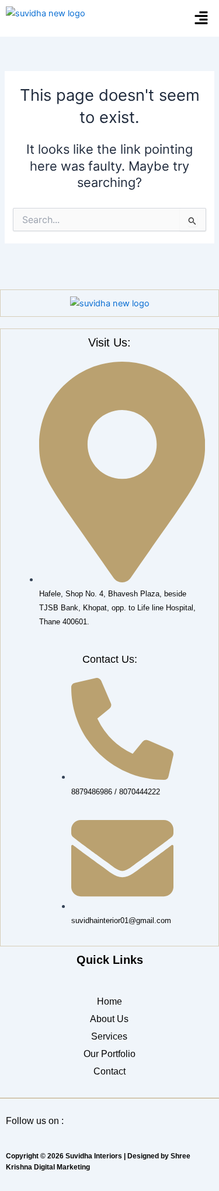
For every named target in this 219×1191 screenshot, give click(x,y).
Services (109, 1036)
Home (109, 1001)
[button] (201, 18)
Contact (109, 1071)
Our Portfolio (109, 1054)
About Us (109, 1019)
